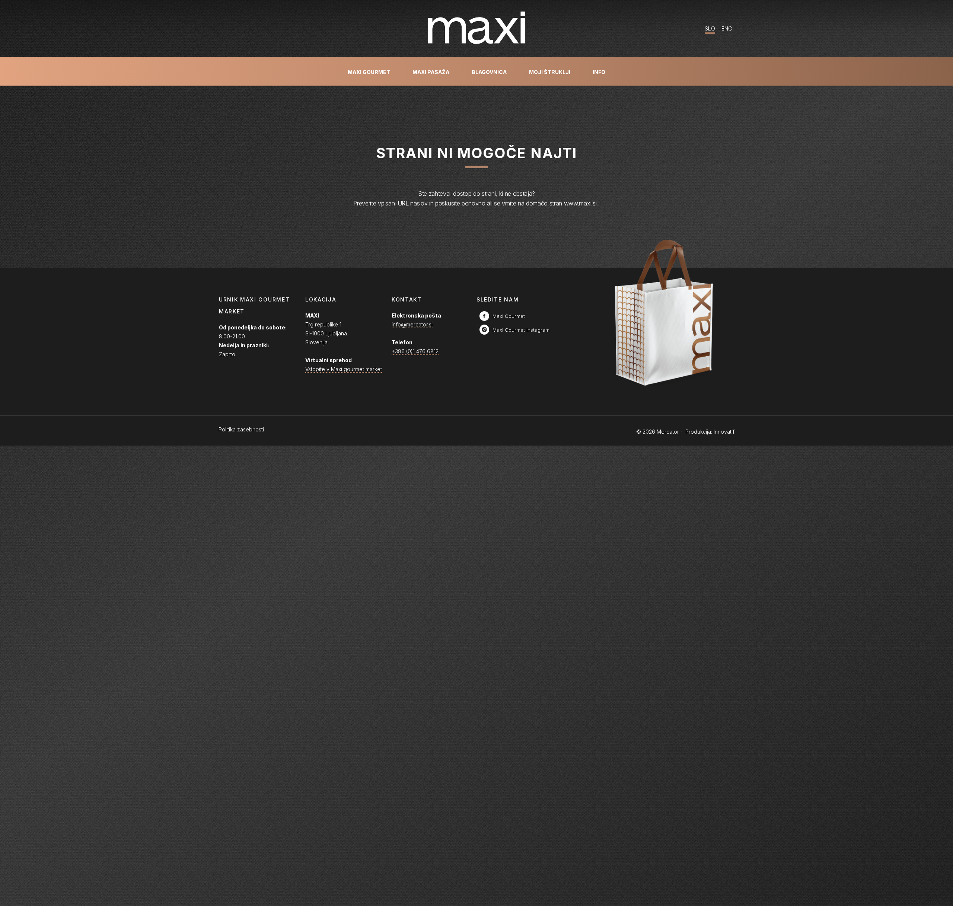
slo (710, 28)
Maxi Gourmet (369, 72)
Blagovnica (489, 72)
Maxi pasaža (430, 72)
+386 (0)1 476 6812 (415, 351)
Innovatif (724, 431)
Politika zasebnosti (241, 429)
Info (599, 72)
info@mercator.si (412, 324)
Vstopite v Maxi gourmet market (343, 369)
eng (726, 28)
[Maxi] (476, 28)
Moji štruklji (549, 72)
